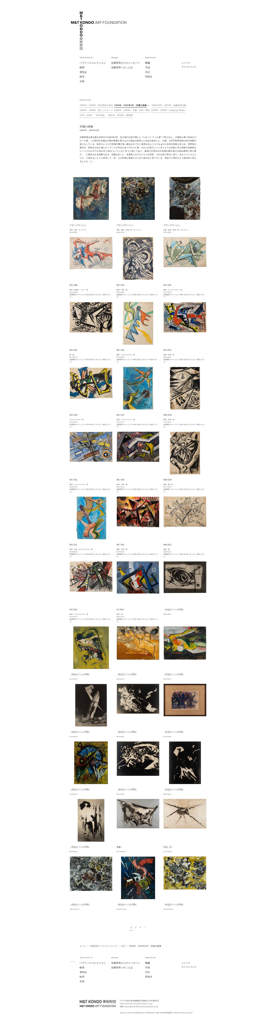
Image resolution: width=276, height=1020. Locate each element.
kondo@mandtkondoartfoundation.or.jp (141, 1007)
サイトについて (189, 67)
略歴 (82, 67)
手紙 (147, 67)
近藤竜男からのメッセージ (125, 63)
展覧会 (83, 72)
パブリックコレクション (93, 63)
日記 (147, 72)
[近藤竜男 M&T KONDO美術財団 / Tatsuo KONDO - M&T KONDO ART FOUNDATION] (98, 1003)
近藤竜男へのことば (122, 67)
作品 (147, 63)
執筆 (82, 77)
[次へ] (144, 927)
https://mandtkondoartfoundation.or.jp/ (136, 1004)
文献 (82, 81)
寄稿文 (148, 77)
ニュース (186, 63)
